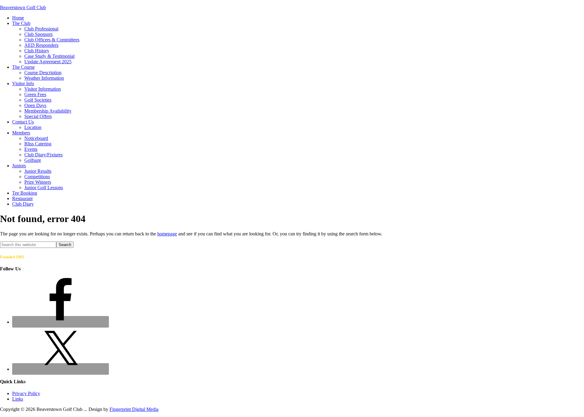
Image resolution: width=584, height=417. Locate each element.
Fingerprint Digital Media (133, 409)
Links (17, 398)
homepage (167, 233)
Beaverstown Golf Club (23, 7)
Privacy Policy (26, 393)
